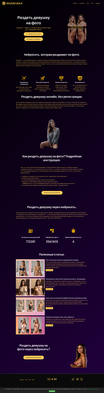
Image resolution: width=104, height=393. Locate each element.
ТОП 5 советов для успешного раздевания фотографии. (62, 260)
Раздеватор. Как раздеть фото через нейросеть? (60, 317)
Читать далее (49, 270)
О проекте (82, 3)
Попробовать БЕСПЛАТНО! (52, 192)
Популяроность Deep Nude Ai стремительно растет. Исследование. (66, 279)
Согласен (52, 391)
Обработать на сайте (34, 34)
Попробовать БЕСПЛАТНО (33, 357)
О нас (26, 379)
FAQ (88, 3)
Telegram (98, 3)
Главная (75, 3)
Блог (92, 3)
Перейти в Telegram (34, 39)
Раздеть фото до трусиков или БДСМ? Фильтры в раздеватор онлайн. (66, 298)
